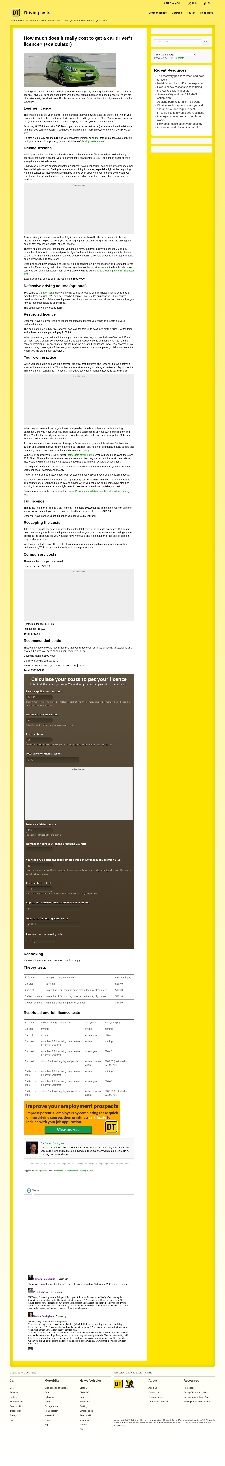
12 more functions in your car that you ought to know (50, 1164)
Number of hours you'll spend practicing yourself (56, 844)
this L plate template (93, 141)
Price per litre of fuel (38, 883)
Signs (12, 1420)
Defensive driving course (41, 824)
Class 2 (83, 1387)
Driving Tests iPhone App (196, 1397)
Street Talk (46, 292)
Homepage (189, 1387)
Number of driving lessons (42, 714)
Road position (16, 1406)
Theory (13, 1415)
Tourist (191, 12)
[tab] (33, 1191)
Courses (177, 12)
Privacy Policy (155, 1397)
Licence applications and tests (44, 691)
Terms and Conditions (159, 1401)
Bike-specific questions (56, 1387)
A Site (172, 3)
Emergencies (16, 1401)
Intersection (15, 1410)
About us (152, 1387)
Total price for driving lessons (44, 753)
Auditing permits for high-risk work (178, 101)
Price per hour (34, 734)
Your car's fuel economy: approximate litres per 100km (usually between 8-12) (73, 859)
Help (194, 3)
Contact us (153, 1392)
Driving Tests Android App (196, 1392)
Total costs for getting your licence (47, 918)
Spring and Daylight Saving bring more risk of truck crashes (104, 1164)
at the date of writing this (81, 455)
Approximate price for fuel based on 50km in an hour (58, 902)
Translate (179, 58)
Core (12, 1387)
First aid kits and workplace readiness (180, 112)
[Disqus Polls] (79, 1235)
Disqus (35, 1190)
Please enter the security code (44, 934)
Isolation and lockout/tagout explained (180, 83)
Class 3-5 (84, 1392)
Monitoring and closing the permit (178, 127)
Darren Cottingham (55, 1143)
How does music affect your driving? (179, 123)
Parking (13, 1397)
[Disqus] (79, 1312)
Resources (206, 12)
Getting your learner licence (197, 1401)
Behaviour (15, 1392)
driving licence (41, 1171)
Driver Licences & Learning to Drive (78, 1171)
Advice (60, 1171)
